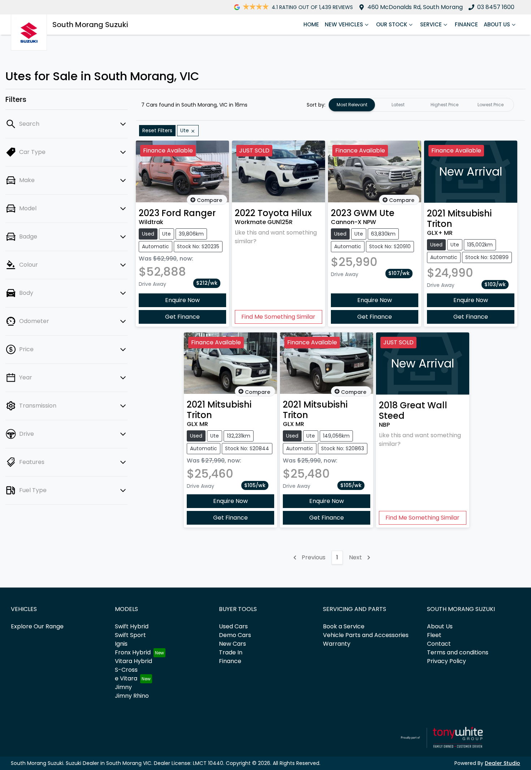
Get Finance (182, 317)
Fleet (434, 635)
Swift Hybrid (131, 626)
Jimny (123, 687)
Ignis (121, 644)
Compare (209, 200)
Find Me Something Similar (278, 317)
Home (311, 24)
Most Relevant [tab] (352, 105)
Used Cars (233, 626)
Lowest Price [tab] (491, 105)
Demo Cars (235, 635)
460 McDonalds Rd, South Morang (415, 7)
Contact (439, 644)
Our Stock (391, 24)
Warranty (336, 644)
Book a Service (343, 626)
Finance (466, 24)
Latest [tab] (398, 105)
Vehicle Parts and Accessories (366, 635)
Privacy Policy (446, 661)
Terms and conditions (457, 652)
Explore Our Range (37, 626)
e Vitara (126, 678)
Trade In (230, 652)
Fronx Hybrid (133, 652)
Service (431, 24)
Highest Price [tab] (444, 105)
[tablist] (421, 105)
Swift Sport (130, 635)
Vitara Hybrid (133, 661)
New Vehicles (344, 24)
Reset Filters (157, 130)
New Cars (232, 644)
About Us (497, 24)
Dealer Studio (502, 763)
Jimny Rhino (132, 696)
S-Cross (126, 670)
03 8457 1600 (495, 7)
